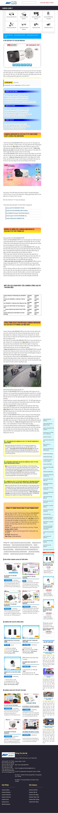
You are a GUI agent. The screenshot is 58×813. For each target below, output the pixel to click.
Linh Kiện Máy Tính (22, 123)
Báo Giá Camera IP (24, 97)
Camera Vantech (6, 797)
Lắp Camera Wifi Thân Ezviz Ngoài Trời (12, 113)
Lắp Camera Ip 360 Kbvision (47, 546)
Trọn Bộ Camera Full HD (25, 126)
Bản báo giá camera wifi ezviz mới (48, 502)
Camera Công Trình (34, 797)
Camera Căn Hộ (33, 792)
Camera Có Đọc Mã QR (48, 453)
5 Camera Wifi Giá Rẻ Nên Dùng (11, 111)
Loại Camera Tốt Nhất (23, 95)
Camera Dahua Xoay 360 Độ (48, 532)
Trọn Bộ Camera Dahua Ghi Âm (11, 123)
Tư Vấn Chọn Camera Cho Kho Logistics (47, 460)
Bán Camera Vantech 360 (48, 549)
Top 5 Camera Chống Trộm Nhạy (11, 95)
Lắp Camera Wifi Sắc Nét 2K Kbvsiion (48, 493)
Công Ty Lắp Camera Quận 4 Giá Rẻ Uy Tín (22, 545)
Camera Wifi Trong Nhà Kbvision (48, 506)
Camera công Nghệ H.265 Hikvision (48, 429)
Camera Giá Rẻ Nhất (47, 464)
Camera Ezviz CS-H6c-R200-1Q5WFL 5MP (48, 610)
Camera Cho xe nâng (47, 456)
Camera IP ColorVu (47, 436)
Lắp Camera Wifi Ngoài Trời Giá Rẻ (48, 484)
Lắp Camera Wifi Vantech (23, 109)
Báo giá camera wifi (21, 116)
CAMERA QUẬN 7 (7, 8)
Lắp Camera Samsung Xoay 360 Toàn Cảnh (47, 518)
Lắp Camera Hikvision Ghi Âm (48, 440)
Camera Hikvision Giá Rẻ (19, 35)
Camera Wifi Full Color (23, 111)
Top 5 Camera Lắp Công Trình (29, 101)
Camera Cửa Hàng (33, 794)
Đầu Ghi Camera (6, 804)
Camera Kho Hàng (33, 802)
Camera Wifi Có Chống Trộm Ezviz (48, 488)
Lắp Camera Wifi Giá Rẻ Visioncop (48, 510)
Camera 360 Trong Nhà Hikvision (48, 522)
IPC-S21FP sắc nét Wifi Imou (11, 705)
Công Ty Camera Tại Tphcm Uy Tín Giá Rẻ (20, 542)
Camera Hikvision (6, 794)
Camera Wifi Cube (47, 514)
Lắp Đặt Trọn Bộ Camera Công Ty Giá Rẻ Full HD (15, 551)
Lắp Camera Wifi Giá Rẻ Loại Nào (48, 676)
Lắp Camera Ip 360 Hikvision (47, 537)
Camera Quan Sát (8, 35)
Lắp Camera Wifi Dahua (26, 113)
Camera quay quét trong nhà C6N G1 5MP (48, 587)
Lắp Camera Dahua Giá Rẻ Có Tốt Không (48, 653)
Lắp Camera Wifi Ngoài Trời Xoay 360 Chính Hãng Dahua (48, 527)
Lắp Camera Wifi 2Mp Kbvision (47, 497)
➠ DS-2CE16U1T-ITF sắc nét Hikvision (14, 40)
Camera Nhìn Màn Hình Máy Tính (48, 480)
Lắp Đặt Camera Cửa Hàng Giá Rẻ (48, 699)
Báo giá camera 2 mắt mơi (10, 99)
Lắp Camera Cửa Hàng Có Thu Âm (30, 731)
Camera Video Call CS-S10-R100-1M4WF (48, 565)
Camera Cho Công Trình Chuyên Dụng (48, 475)
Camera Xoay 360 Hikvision (47, 420)
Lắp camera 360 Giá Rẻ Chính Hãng (12, 126)
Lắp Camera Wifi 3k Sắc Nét (10, 116)
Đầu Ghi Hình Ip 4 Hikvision (46, 445)
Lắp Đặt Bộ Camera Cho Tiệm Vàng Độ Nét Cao (26, 549)
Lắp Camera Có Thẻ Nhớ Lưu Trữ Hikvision (48, 433)
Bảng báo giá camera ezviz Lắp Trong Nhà (13, 101)
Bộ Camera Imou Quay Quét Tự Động (49, 629)
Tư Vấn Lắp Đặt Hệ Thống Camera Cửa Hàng (48, 727)
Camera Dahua (5, 790)
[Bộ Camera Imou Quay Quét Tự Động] (30, 658)
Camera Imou (5, 799)
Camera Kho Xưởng (34, 799)
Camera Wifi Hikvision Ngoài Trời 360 (47, 424)
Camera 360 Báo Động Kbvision (48, 541)
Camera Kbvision (6, 792)
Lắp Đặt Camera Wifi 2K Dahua (11, 109)
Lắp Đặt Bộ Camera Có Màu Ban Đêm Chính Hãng (15, 128)
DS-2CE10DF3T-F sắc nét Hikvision (30, 706)
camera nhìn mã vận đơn (22, 99)
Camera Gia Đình (33, 790)
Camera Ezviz (5, 802)
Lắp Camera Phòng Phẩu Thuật (48, 468)
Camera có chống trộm (48, 471)
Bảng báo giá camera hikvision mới (12, 97)
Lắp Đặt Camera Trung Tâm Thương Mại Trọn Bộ (22, 554)
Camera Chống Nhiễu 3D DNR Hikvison (48, 449)
